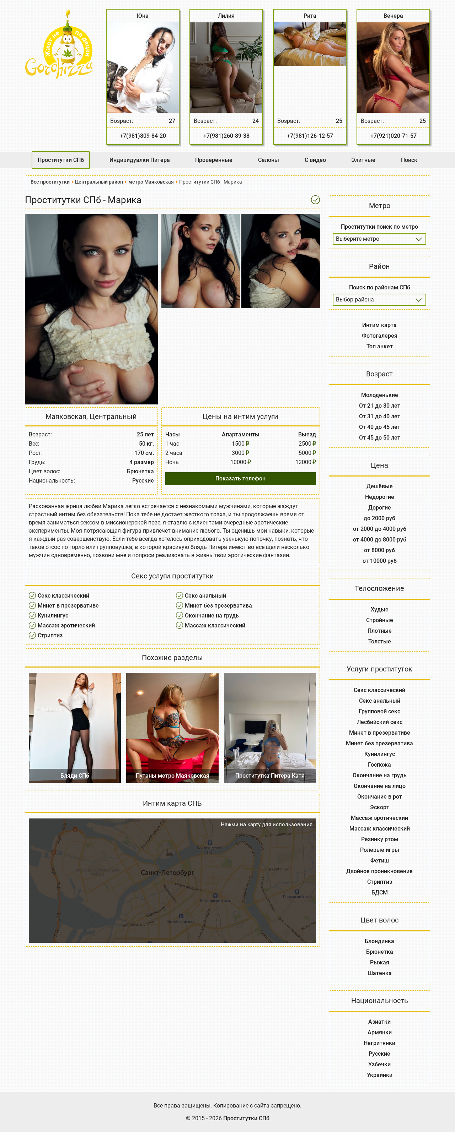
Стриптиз (50, 635)
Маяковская (66, 416)
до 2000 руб (379, 518)
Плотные (380, 630)
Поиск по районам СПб (379, 287)
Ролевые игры (379, 850)
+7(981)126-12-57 (310, 135)
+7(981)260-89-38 (226, 135)
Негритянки (379, 1043)
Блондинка (379, 941)
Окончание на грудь (212, 615)
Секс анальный (205, 595)
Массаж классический (215, 625)
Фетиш (379, 860)
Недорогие (379, 497)
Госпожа (379, 764)
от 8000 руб (379, 550)
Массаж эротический (66, 625)
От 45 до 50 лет (379, 437)
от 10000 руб (380, 560)
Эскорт (379, 807)
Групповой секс (379, 711)
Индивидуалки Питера (139, 160)
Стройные (379, 620)
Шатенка (380, 973)
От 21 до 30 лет (379, 405)
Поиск (409, 160)
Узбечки (379, 1064)
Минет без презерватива (218, 605)
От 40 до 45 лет (379, 427)
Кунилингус (53, 615)
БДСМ (379, 892)
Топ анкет (379, 346)
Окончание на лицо (380, 786)
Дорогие (379, 507)
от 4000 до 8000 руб (379, 539)
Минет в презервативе (68, 605)
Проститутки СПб (61, 160)
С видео (315, 160)
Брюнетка (379, 951)
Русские (379, 1053)
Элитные (363, 160)
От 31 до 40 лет (379, 416)
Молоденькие (379, 395)
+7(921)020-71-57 (393, 135)
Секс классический (63, 595)
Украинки (379, 1075)
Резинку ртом (379, 839)
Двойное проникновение (379, 871)
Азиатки (379, 1021)
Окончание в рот (379, 796)
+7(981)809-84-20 (143, 135)
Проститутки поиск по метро (379, 226)
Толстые (379, 641)
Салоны (268, 160)
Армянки (380, 1032)
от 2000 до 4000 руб (379, 529)
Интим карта (379, 325)
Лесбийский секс (379, 722)
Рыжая (379, 962)
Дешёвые (379, 486)
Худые (380, 609)
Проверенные (213, 160)
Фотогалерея (379, 335)
